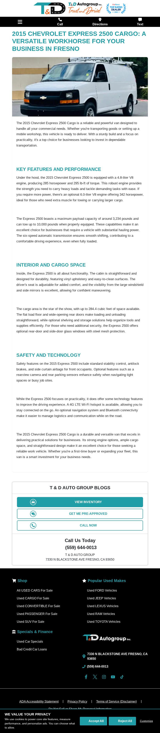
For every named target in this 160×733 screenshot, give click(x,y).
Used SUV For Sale (30, 621)
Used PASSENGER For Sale (37, 614)
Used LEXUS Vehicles (102, 606)
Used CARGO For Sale (33, 598)
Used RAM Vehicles (101, 614)
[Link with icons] (87, 677)
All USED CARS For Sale (35, 590)
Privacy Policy (77, 701)
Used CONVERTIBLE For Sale (38, 606)
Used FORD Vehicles (102, 590)
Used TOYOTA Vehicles (103, 621)
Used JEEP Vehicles (101, 598)
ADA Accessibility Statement (39, 701)
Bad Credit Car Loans (32, 649)
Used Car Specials (30, 641)
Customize (146, 720)
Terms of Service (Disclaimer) (116, 701)
